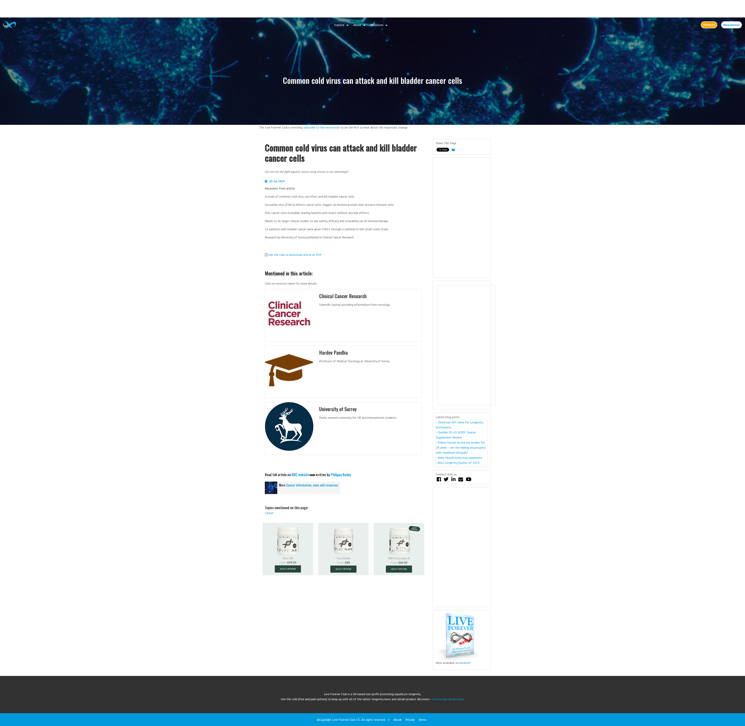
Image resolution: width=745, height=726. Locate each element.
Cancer (269, 513)
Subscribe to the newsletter (321, 127)
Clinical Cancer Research (343, 296)
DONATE (709, 25)
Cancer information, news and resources (312, 485)
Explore (339, 25)
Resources (376, 25)
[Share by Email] (453, 150)
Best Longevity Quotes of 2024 (458, 463)
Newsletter (731, 25)
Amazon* (465, 663)
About (357, 25)
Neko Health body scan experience (460, 457)
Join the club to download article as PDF (295, 255)
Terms (422, 720)
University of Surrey (338, 408)
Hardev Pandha (333, 352)
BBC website (300, 474)
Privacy (409, 720)
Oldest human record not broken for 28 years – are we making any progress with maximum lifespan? (461, 447)
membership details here (448, 699)
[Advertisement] (372, 8)
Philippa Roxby (341, 474)
